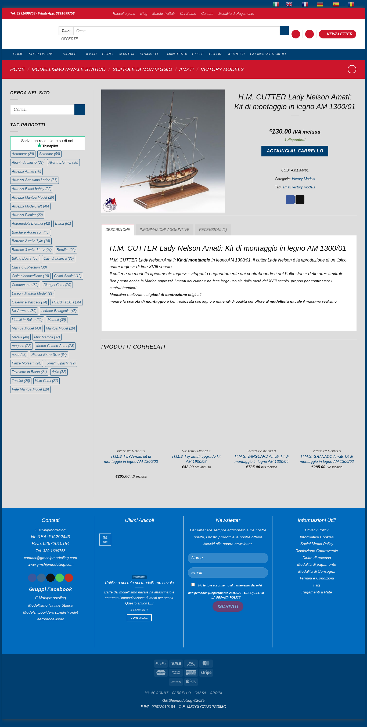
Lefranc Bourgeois (59, 311)
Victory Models (222, 69)
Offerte (69, 39)
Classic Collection (29, 267)
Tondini (21, 381)
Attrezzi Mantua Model (33, 197)
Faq (316, 585)
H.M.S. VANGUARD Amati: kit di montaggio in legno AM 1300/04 (262, 459)
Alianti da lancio (28, 162)
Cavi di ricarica (59, 258)
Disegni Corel (57, 285)
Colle (198, 54)
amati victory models (299, 187)
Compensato (25, 285)
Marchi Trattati (163, 14)
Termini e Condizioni (316, 578)
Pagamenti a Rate (316, 592)
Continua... (139, 617)
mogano (21, 346)
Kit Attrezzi (24, 311)
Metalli (20, 337)
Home (18, 54)
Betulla (66, 250)
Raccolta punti (124, 14)
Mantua (127, 54)
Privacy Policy (316, 530)
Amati (91, 54)
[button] (296, 34)
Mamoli (57, 320)
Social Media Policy (316, 544)
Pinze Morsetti (26, 363)
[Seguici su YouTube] (68, 578)
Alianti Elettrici (63, 162)
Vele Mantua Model (30, 389)
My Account (156, 694)
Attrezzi (236, 54)
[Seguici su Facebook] (32, 578)
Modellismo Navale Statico (69, 69)
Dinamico (149, 54)
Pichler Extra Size (49, 355)
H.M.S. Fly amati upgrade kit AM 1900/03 (196, 459)
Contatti (207, 14)
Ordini (216, 694)
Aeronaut (49, 154)
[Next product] (352, 69)
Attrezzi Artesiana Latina (34, 180)
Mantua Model (26, 328)
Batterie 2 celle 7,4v (31, 241)
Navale (70, 54)
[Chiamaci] (59, 578)
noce (19, 355)
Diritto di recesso (317, 558)
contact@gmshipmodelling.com (50, 558)
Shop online (41, 54)
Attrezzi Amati (26, 171)
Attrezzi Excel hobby (31, 189)
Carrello (181, 694)
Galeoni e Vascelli (29, 302)
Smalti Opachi (60, 363)
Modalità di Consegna (316, 571)
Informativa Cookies (317, 537)
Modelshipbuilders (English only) (50, 612)
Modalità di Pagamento (236, 14)
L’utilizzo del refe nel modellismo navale (139, 583)
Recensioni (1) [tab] (213, 230)
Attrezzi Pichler (27, 215)
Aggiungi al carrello (295, 151)
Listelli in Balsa (27, 320)
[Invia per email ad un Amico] (300, 199)
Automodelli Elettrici (31, 223)
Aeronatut (23, 154)
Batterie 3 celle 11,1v (32, 250)
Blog (143, 14)
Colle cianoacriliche (30, 276)
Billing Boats (25, 258)
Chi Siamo (188, 14)
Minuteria (177, 54)
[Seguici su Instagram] (41, 578)
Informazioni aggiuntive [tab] (165, 230)
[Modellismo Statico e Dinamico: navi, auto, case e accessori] (30, 34)
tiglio (59, 372)
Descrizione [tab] (118, 230)
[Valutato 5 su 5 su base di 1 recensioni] (295, 123)
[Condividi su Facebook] (290, 199)
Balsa (63, 223)
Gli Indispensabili (268, 54)
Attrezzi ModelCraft (30, 206)
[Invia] (284, 30)
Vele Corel (46, 381)
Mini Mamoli (47, 337)
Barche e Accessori (30, 232)
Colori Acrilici (67, 276)
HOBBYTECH (66, 302)
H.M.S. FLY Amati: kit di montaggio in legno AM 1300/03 (131, 459)
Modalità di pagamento (316, 564)
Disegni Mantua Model (32, 293)
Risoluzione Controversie (317, 551)
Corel (108, 54)
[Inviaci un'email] (50, 578)
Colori (216, 54)
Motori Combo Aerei (55, 346)
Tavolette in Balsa (29, 372)
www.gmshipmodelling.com (51, 564)
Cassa (200, 694)
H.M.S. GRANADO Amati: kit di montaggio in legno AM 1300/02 (327, 459)
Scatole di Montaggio (142, 69)
